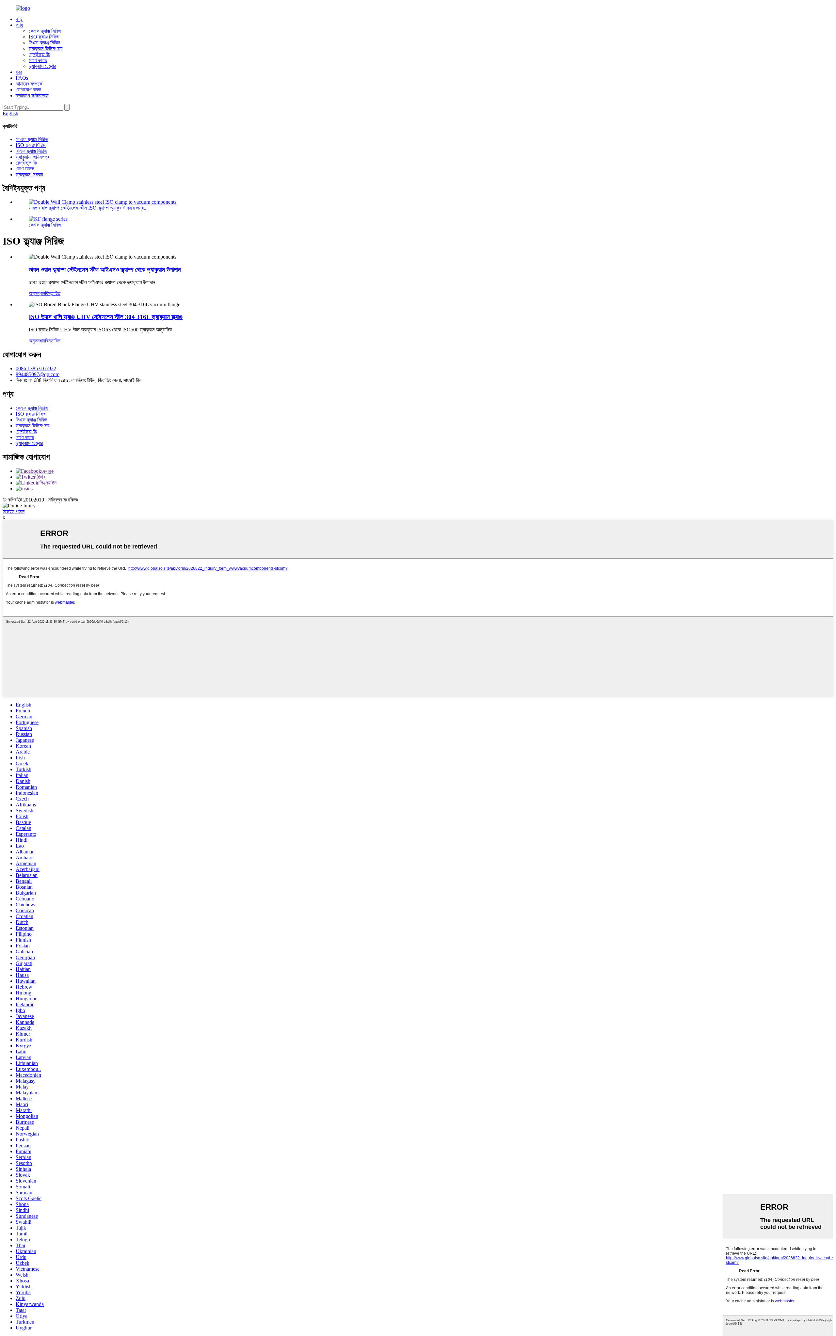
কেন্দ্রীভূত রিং (39, 54)
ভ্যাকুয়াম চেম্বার (42, 66)
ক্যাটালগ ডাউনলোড (32, 95)
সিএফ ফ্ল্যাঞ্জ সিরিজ (44, 42)
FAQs (22, 78)
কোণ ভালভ (38, 60)
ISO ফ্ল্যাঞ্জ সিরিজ (44, 37)
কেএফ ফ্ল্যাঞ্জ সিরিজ (45, 31)
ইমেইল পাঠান (13, 511)
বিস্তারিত (52, 293)
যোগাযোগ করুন (28, 89)
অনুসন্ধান (37, 293)
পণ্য (19, 25)
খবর (19, 72)
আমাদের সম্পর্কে (29, 84)
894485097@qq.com (37, 374)
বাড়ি (19, 19)
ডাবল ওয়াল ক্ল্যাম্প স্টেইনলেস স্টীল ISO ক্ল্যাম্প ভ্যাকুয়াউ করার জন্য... (88, 208)
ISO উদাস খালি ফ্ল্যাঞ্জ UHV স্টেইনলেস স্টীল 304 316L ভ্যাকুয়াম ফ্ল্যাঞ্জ (106, 316)
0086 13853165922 (36, 368)
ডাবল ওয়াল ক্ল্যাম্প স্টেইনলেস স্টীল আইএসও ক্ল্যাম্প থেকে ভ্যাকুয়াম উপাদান (105, 269)
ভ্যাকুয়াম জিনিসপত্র (45, 48)
